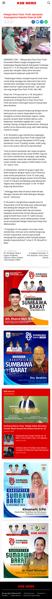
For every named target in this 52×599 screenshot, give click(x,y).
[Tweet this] (37, 22)
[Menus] (4, 3)
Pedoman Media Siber (31, 595)
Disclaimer (41, 593)
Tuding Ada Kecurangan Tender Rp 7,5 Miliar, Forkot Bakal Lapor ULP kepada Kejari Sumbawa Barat (31, 437)
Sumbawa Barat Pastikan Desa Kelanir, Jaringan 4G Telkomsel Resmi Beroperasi (32, 449)
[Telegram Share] (42, 22)
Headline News (8, 23)
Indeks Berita (15, 595)
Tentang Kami (29, 593)
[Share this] (33, 22)
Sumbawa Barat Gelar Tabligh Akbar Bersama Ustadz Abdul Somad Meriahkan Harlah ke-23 (25, 427)
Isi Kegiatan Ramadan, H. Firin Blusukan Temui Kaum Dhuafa (37, 254)
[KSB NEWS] (26, 2)
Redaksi (5, 595)
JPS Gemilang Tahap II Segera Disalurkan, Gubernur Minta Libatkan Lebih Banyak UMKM (13, 255)
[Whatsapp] (46, 22)
